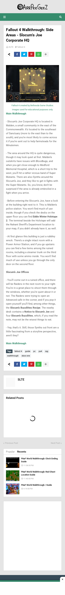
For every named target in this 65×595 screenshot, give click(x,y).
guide (27, 351)
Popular (10, 451)
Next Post (55, 443)
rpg (46, 351)
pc (34, 351)
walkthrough (12, 356)
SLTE (11, 47)
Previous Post (11, 443)
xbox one (26, 356)
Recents (21, 451)
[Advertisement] (32, 536)
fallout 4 (21, 47)
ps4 (40, 351)
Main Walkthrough (16, 113)
